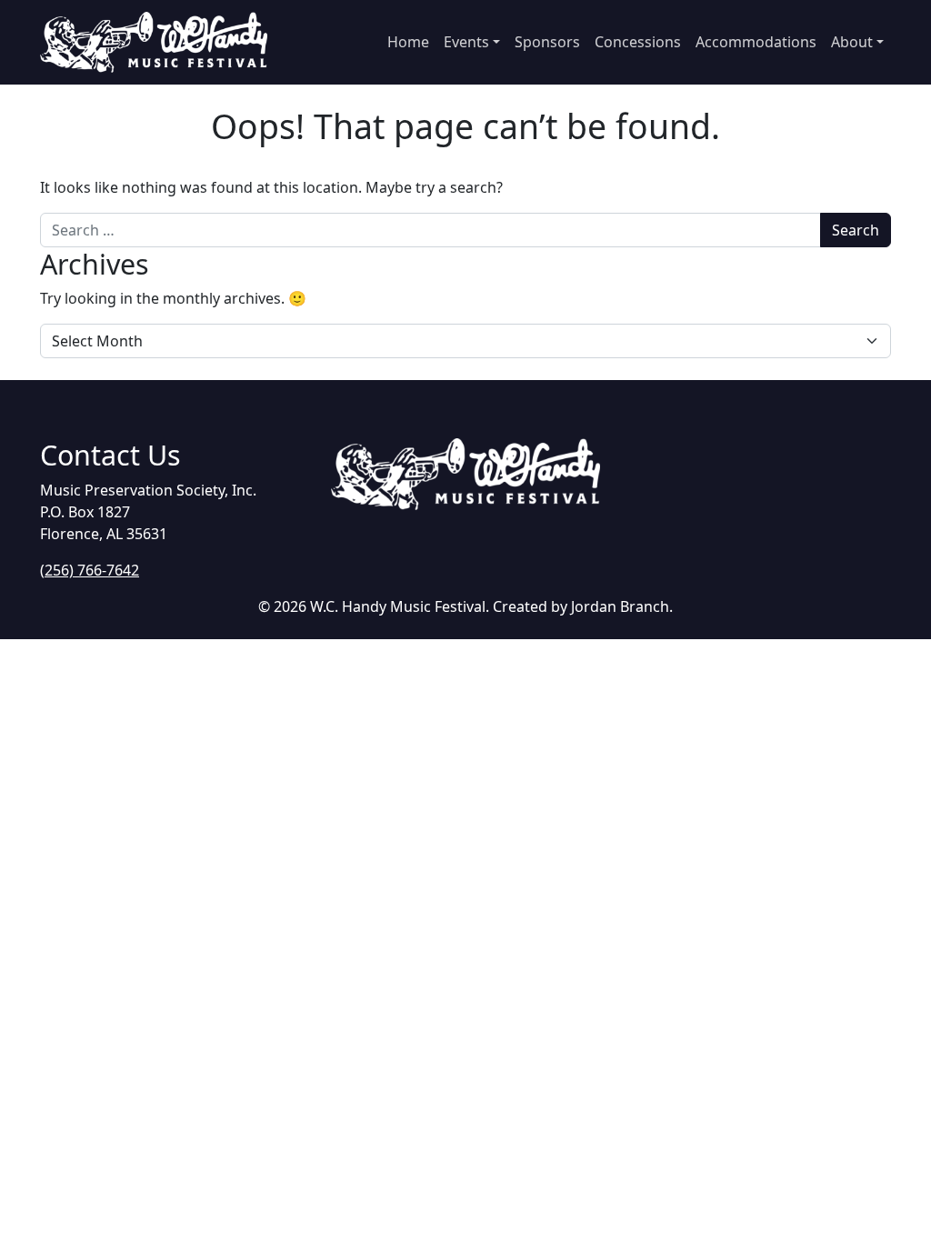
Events (466, 42)
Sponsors (547, 42)
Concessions (638, 42)
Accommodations (756, 42)
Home (408, 42)
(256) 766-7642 (89, 570)
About (852, 42)
